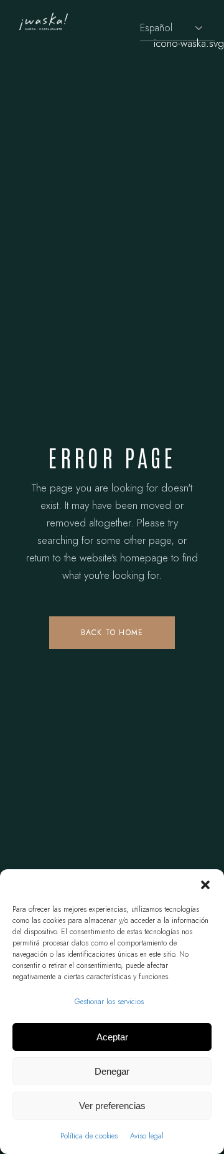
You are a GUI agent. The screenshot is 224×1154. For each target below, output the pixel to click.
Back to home (112, 632)
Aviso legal (147, 1136)
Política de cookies (89, 1136)
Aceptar (112, 1037)
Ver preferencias (112, 1105)
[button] (205, 885)
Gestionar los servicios (109, 1001)
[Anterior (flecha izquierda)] (22, 577)
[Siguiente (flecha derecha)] (202, 577)
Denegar (112, 1071)
